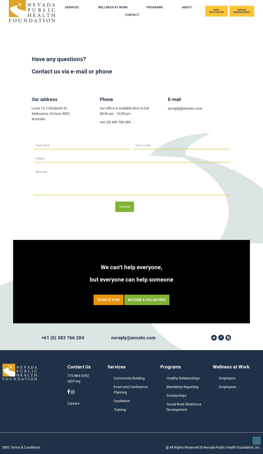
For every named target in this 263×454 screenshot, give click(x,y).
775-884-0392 (78, 376)
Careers (73, 403)
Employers (227, 378)
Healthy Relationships (183, 378)
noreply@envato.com (185, 108)
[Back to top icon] (257, 441)
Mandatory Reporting (182, 387)
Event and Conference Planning (131, 389)
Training (120, 410)
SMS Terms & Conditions (21, 447)
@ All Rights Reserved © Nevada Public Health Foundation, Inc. (213, 447)
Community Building (129, 378)
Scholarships (177, 395)
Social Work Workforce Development (184, 407)
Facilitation (122, 401)
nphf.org (73, 381)
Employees (227, 387)
